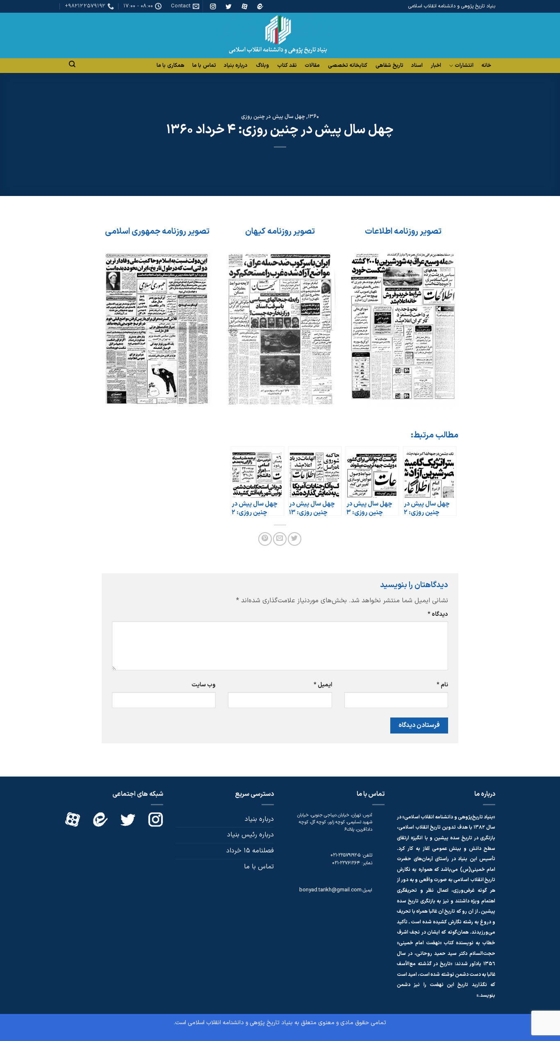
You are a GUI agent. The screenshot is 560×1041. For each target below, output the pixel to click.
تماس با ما (204, 65)
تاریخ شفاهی (389, 65)
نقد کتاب (287, 65)
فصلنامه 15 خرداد (250, 851)
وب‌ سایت (203, 685)
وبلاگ (262, 65)
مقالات (312, 65)
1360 (313, 117)
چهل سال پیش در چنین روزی (273, 117)
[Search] (72, 64)
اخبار (436, 65)
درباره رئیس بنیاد (250, 835)
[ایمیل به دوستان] (280, 539)
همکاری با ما (170, 65)
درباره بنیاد (236, 65)
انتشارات (464, 66)
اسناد (417, 65)
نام (442, 685)
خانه (486, 65)
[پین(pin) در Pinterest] (265, 539)
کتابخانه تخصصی (347, 65)
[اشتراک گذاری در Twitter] (294, 539)
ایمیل (323, 685)
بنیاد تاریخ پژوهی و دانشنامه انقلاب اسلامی (240, 1022)
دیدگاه (438, 614)
